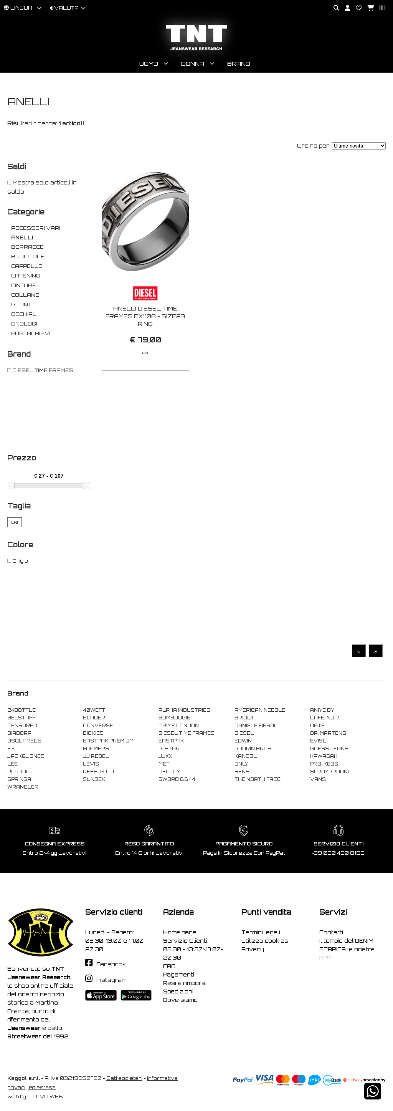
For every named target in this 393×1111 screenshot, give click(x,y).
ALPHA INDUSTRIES (184, 710)
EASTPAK (171, 741)
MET (164, 764)
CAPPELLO (27, 266)
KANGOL (245, 756)
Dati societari (124, 1078)
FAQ (169, 966)
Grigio (19, 561)
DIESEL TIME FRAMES (42, 370)
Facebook (111, 964)
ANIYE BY (322, 710)
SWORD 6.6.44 (177, 779)
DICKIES (93, 733)
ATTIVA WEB (45, 1096)
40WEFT (94, 710)
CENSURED (22, 725)
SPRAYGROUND (331, 771)
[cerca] (333, 8)
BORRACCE (27, 247)
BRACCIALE (28, 256)
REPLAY (169, 771)
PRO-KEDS (324, 764)
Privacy (252, 949)
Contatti (331, 932)
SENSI (242, 771)
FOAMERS (96, 748)
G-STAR (169, 748)
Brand (238, 63)
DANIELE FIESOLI (256, 725)
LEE (12, 764)
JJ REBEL (96, 756)
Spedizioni (178, 991)
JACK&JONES (26, 756)
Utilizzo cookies (264, 941)
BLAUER (94, 718)
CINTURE (23, 285)
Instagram (111, 980)
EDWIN (243, 741)
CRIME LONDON (179, 725)
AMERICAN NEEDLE (259, 710)
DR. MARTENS (328, 733)
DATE (317, 725)
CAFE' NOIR (324, 718)
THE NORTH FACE (257, 779)
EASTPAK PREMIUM (108, 741)
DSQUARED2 (24, 741)
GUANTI (22, 304)
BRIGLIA (245, 718)
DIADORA (19, 733)
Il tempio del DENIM (346, 941)
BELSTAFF (21, 718)
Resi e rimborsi (184, 983)
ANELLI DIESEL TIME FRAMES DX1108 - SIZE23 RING (145, 316)
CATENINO (25, 276)
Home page (179, 932)
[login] (344, 8)
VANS (318, 779)
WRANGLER (22, 787)
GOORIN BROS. (253, 748)
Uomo (148, 63)
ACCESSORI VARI (35, 228)
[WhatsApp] (372, 1096)
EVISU (318, 741)
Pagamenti (178, 975)
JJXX (165, 756)
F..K (11, 748)
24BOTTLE (21, 710)
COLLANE (25, 295)
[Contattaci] (356, 8)
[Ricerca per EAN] (379, 8)
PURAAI (17, 771)
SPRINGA (19, 779)
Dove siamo (180, 1000)
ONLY (241, 764)
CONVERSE (98, 725)
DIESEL (244, 733)
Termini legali (260, 932)
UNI (15, 522)
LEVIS (91, 764)
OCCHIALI (24, 314)
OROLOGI (24, 324)
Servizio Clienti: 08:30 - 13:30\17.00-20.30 (193, 949)
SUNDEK (94, 779)
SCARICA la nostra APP (347, 953)
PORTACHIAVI (30, 333)
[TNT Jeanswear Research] (196, 50)
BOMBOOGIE (174, 718)
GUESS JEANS (329, 748)
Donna (192, 63)
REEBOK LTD (100, 771)
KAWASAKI (324, 756)
